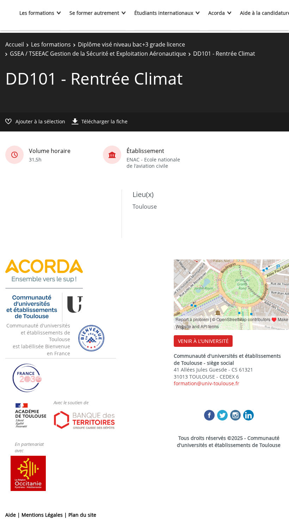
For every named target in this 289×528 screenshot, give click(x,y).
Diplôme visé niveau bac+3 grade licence (131, 44)
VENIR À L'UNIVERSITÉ (203, 341)
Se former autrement (94, 13)
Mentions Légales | (44, 514)
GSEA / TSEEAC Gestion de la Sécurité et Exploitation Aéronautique (98, 53)
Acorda (216, 13)
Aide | (13, 514)
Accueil (14, 44)
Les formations (36, 13)
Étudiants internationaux (163, 13)
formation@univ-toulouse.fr (206, 383)
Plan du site (82, 514)
